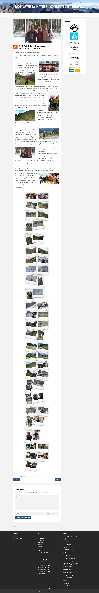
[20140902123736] (43, 356)
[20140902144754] (38, 397)
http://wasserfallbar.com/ (20, 160)
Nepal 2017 (44, 15)
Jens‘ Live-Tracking (69, 560)
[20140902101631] (31, 270)
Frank (67, 541)
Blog (65, 538)
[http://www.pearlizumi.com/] (74, 68)
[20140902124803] (31, 374)
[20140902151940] (29, 436)
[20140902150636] (29, 422)
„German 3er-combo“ (70, 574)
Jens (65, 15)
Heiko (67, 543)
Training (41, 563)
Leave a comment (36, 48)
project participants (70, 577)
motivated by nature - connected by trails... (49, 6)
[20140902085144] (29, 240)
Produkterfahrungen (44, 552)
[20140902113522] (31, 347)
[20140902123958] (42, 365)
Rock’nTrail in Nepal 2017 (69, 569)
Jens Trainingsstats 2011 (70, 557)
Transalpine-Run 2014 (42, 476)
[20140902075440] (43, 197)
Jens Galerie (68, 553)
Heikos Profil (69, 544)
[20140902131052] (29, 386)
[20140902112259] (40, 336)
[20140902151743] (38, 420)
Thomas (67, 546)
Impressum (71, 15)
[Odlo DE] (74, 40)
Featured (41, 542)
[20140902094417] (31, 252)
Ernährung (41, 540)
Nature (28, 476)
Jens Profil (68, 555)
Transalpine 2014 (67, 585)
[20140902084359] (38, 224)
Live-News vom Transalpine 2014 (71, 563)
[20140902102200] (40, 281)
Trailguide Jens (67, 580)
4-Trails (41, 536)
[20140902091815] (42, 215)
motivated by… (58, 15)
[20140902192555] (31, 465)
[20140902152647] (31, 448)
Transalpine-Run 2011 (44, 565)
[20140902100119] (42, 261)
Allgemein (22, 476)
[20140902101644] (43, 270)
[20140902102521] (42, 306)
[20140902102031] (38, 292)
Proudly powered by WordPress (43, 591)
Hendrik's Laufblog (18, 538)
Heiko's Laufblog (17, 536)
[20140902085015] (29, 227)
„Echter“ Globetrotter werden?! (70, 536)
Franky (40, 544)
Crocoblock (60, 591)
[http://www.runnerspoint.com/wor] (74, 71)
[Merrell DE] (74, 55)
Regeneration (42, 556)
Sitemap (66, 571)
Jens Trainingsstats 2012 (70, 558)
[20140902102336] (31, 306)
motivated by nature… (68, 567)
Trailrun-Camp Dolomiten (45, 560)
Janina (40, 546)
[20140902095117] (31, 261)
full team (66, 539)
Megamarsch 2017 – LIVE (69, 564)
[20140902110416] (43, 324)
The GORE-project (68, 572)
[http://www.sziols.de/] (74, 66)
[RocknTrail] (74, 31)
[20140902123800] (31, 366)
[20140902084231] (38, 238)
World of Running (43, 573)
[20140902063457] (31, 197)
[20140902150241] (42, 411)
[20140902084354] (31, 215)
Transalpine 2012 (69, 561)
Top (40, 558)
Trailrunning (35, 476)
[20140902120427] (31, 356)
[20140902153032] (42, 447)
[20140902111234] (31, 333)
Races (31, 476)
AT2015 (51, 15)
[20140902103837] (31, 315)
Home (26, 15)
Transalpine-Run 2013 (44, 569)
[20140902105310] (43, 315)
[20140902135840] (38, 384)
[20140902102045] (31, 279)
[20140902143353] (31, 411)
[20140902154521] (31, 456)
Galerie (65, 547)
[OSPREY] (74, 50)
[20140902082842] (31, 206)
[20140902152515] (36, 436)
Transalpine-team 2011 (70, 578)
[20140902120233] (43, 347)
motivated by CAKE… (68, 566)
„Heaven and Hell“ (69, 575)
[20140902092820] (43, 252)
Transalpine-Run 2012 (44, 567)
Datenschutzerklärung (70, 550)
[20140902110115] (31, 325)
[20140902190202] (43, 456)
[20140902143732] (29, 400)
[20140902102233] (29, 295)
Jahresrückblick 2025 (34, 15)
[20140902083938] (42, 206)
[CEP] (74, 59)
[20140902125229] (42, 375)
